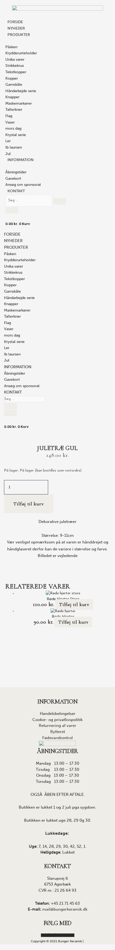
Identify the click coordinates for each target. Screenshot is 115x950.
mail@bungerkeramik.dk (64, 909)
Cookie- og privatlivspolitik (57, 719)
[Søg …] (29, 200)
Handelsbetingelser (57, 713)
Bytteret (57, 731)
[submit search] (59, 201)
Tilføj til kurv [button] (74, 604)
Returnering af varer (57, 725)
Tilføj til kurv (28, 504)
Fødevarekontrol (57, 737)
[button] (16, 247)
